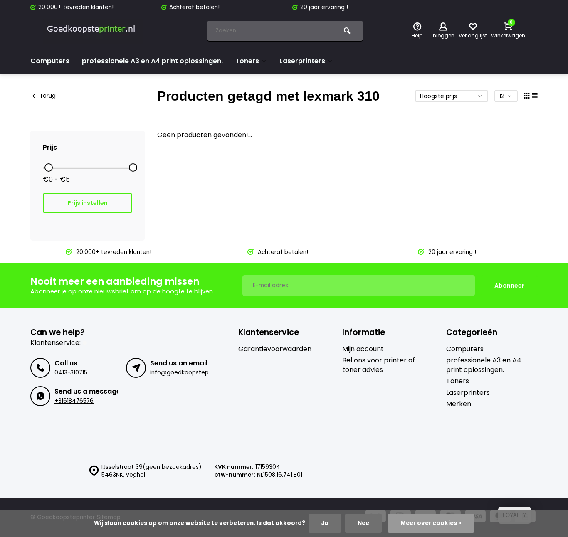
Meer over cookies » (431, 523)
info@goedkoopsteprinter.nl (190, 373)
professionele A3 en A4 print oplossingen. (152, 61)
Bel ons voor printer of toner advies (378, 365)
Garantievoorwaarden (274, 349)
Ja (324, 523)
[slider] (48, 167)
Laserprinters (302, 61)
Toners (247, 61)
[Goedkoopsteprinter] (93, 31)
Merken (458, 404)
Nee (363, 523)
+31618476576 (74, 401)
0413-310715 (70, 373)
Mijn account (363, 349)
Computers (49, 61)
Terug (48, 96)
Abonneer (509, 285)
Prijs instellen (87, 203)
